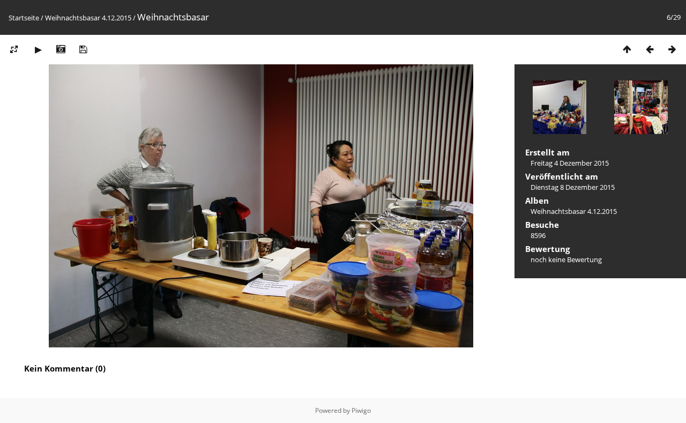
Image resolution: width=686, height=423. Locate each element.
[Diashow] (38, 49)
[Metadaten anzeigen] (60, 49)
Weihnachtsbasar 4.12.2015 (88, 18)
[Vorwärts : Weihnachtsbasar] (672, 49)
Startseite (24, 18)
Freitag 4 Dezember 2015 (570, 163)
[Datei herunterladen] (83, 49)
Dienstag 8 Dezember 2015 (573, 187)
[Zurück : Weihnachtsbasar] (649, 49)
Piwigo (361, 410)
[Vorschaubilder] (627, 49)
